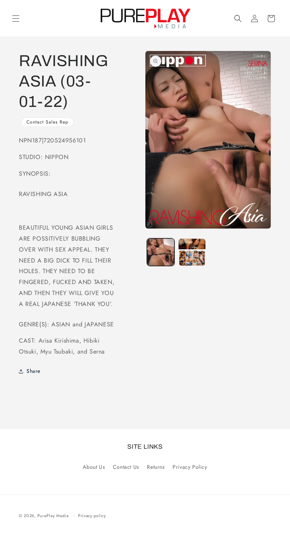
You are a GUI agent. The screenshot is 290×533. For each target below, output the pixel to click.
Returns (156, 467)
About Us (94, 467)
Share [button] (33, 371)
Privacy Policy (190, 467)
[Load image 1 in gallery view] (160, 252)
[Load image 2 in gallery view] (192, 252)
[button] (16, 18)
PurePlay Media (53, 516)
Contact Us (126, 467)
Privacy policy (92, 516)
